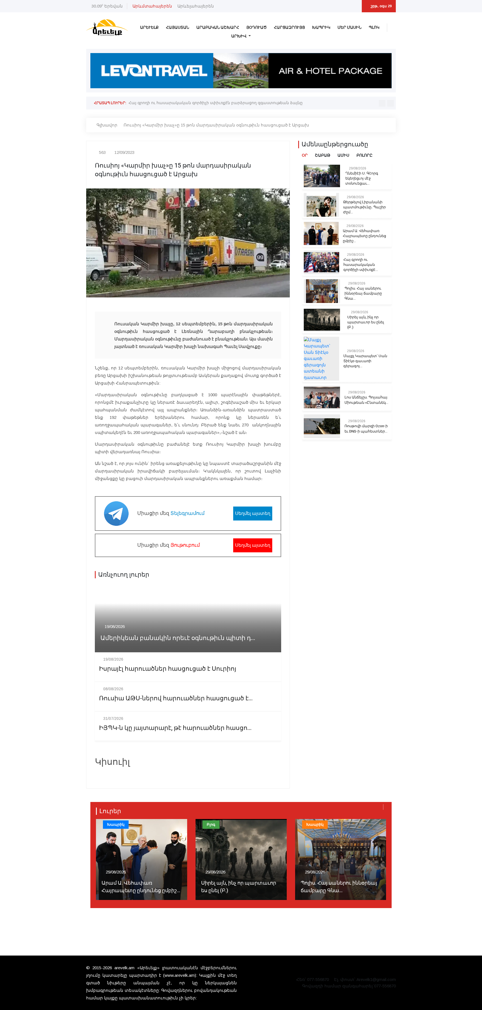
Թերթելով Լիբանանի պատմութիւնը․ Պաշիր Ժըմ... (364, 207)
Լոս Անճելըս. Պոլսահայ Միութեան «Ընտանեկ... (366, 400)
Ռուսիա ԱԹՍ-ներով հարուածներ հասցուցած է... (176, 698)
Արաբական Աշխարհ (217, 27)
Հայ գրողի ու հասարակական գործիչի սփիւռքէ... (360, 264)
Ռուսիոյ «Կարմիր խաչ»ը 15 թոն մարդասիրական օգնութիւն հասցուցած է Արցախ (216, 125)
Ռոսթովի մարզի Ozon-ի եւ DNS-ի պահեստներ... (366, 429)
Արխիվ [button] (239, 36)
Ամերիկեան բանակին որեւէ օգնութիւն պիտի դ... (177, 638)
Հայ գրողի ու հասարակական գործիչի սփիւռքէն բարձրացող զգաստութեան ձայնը (216, 103)
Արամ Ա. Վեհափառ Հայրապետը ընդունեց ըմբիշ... (364, 235)
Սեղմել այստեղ (252, 513)
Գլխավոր (107, 125)
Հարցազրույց (289, 27)
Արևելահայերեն (195, 6)
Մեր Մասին (350, 27)
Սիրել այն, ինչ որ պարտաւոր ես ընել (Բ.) (365, 322)
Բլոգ (211, 824)
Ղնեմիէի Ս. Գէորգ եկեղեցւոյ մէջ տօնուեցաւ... (361, 178)
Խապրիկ (321, 27)
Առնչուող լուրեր (123, 574)
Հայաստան (177, 27)
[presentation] (382, 103)
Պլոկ (374, 27)
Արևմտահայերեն (152, 6)
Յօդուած (256, 27)
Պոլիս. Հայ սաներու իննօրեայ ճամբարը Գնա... (363, 293)
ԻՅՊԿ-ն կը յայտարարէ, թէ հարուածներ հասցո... (175, 728)
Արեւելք (149, 27)
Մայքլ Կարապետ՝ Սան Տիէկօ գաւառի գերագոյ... (365, 361)
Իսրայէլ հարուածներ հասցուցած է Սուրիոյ (167, 669)
